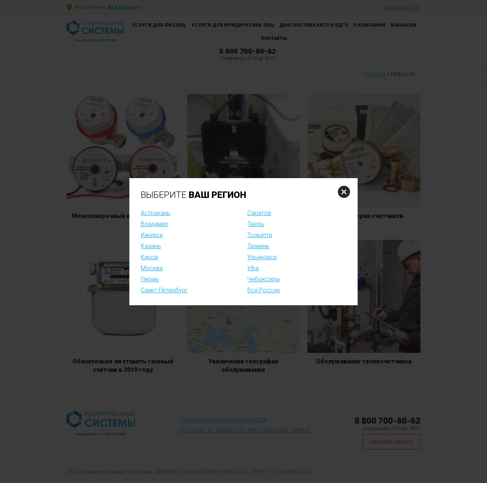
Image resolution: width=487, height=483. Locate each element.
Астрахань (155, 213)
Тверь (255, 224)
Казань (151, 246)
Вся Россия (263, 290)
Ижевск (152, 235)
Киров (149, 257)
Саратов (259, 213)
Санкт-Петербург (164, 290)
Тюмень (258, 246)
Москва (152, 268)
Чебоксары (263, 279)
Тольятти (259, 235)
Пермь (150, 279)
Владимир (154, 224)
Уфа (253, 268)
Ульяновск (262, 257)
